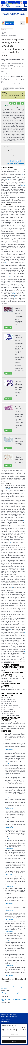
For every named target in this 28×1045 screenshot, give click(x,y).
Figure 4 (14, 293)
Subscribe (22, 14)
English (4, 29)
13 (9, 488)
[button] (25, 5)
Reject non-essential (14, 1037)
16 (4, 530)
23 (24, 623)
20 (23, 568)
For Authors (6, 14)
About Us (9, 13)
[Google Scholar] (9, 740)
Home (3, 13)
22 (23, 623)
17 (5, 530)
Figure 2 (11, 276)
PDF (23, 23)
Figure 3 (19, 278)
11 (6, 488)
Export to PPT (8, 327)
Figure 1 (7, 262)
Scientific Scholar (11, 1016)
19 (10, 542)
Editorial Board (15, 13)
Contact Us (14, 16)
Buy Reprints (10, 23)
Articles (22, 13)
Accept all (14, 1041)
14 (22, 517)
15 (23, 520)
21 (12, 587)
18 (8, 542)
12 (7, 488)
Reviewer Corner (14, 14)
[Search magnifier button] (25, 9)
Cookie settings (14, 1034)
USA (17, 1016)
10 (24, 185)
